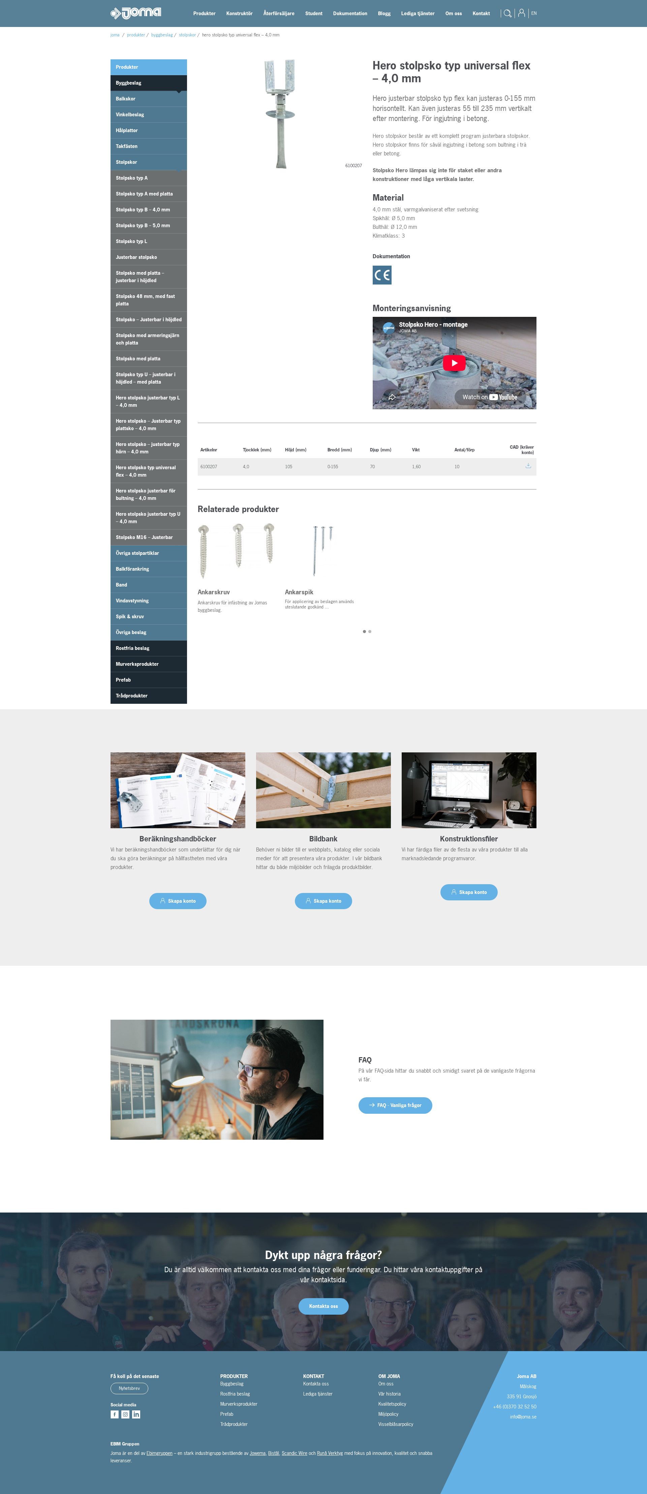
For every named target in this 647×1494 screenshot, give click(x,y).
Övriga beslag (131, 632)
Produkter (204, 13)
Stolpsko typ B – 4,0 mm (143, 209)
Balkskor (125, 98)
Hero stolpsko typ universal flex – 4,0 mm (146, 471)
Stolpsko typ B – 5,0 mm (143, 225)
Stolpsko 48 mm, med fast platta (145, 300)
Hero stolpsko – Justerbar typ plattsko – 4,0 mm (148, 424)
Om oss (453, 13)
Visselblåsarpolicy (395, 1424)
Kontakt (481, 13)
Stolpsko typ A (132, 178)
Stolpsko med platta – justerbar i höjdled (140, 276)
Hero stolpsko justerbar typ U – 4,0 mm (148, 518)
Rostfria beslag (132, 648)
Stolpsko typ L (131, 241)
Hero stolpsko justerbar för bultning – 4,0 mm (146, 494)
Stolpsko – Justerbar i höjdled (149, 319)
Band (121, 584)
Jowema (258, 1453)
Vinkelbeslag (130, 114)
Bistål (273, 1453)
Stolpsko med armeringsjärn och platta (147, 339)
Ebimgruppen (160, 1453)
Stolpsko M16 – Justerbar (144, 537)
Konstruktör (239, 13)
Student (313, 13)
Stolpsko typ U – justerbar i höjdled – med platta (146, 378)
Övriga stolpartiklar (137, 553)
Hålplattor (127, 130)
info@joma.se (523, 1416)
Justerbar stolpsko (136, 257)
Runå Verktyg (330, 1453)
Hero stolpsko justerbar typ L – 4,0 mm (148, 401)
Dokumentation (350, 13)
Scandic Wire (294, 1453)
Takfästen (126, 146)
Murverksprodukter (137, 664)
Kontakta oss (316, 1383)
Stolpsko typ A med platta (144, 193)
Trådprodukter (132, 695)
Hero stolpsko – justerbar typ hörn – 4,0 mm (148, 448)
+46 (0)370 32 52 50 (514, 1406)
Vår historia (389, 1394)
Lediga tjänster (418, 13)
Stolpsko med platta (138, 358)
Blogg (384, 13)
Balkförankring (132, 569)
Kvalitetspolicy (392, 1404)
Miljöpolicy (388, 1414)
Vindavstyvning (132, 600)
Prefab (123, 680)
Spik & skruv (130, 616)
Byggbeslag (128, 83)
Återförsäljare (279, 13)
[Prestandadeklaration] (383, 276)
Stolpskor (126, 162)
